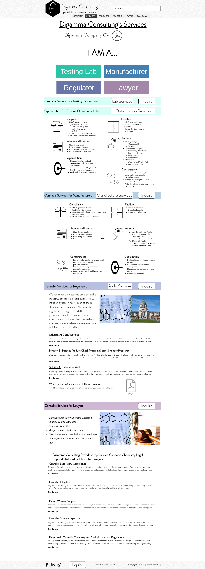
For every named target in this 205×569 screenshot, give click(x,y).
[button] (130, 16)
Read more (54, 345)
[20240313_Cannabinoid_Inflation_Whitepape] (130, 387)
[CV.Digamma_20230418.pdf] (117, 36)
